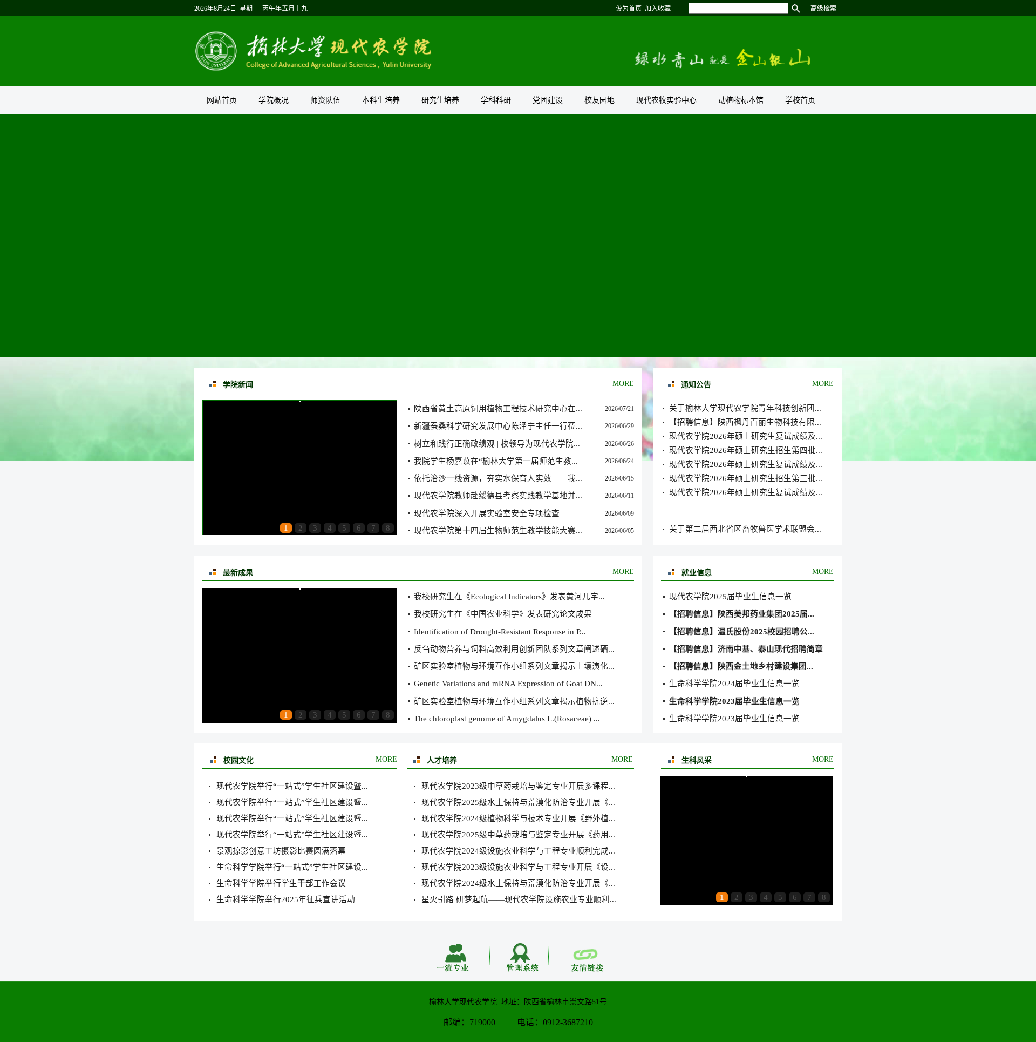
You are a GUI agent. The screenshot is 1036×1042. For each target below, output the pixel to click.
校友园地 (599, 100)
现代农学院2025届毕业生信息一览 (730, 596)
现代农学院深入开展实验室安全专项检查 (487, 513)
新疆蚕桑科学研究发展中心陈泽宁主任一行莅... (498, 426)
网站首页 (222, 100)
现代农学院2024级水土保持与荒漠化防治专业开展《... (518, 883)
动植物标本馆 (741, 100)
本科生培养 (381, 100)
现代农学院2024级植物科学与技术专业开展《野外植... (518, 818)
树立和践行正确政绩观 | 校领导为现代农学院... (497, 443)
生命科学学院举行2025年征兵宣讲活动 (285, 899)
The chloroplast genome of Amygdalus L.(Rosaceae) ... (507, 718)
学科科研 (496, 100)
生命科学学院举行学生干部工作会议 (281, 883)
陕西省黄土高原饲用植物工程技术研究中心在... (498, 408)
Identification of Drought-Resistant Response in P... (500, 631)
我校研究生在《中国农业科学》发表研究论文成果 (503, 614)
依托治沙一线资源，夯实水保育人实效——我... (498, 478)
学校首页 (800, 100)
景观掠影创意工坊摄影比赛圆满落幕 (281, 851)
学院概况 (273, 100)
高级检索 (823, 8)
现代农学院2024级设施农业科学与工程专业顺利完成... (518, 851)
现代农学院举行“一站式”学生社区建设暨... (292, 786)
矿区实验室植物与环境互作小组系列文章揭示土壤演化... (514, 666)
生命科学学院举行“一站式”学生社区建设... (292, 867)
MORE (623, 384)
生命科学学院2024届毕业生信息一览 (734, 683)
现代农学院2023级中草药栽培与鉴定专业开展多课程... (518, 786)
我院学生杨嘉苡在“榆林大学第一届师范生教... (496, 461)
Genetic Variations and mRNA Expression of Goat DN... (508, 683)
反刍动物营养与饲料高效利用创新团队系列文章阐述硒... (514, 649)
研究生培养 (440, 100)
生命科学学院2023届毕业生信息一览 (734, 718)
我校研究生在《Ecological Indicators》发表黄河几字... (509, 596)
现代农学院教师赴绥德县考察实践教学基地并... (498, 495)
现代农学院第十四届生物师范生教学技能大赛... (498, 530)
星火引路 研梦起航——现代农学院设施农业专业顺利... (518, 899)
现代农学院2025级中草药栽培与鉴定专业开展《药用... (518, 834)
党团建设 (548, 100)
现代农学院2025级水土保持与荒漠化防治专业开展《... (518, 802)
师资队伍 (325, 100)
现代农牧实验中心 (666, 100)
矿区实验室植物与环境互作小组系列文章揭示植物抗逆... (514, 701)
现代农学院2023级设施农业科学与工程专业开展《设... (518, 867)
